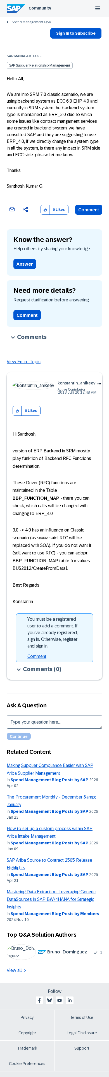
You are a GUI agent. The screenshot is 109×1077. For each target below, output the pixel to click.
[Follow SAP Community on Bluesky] (49, 1000)
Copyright (27, 1033)
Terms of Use (81, 1017)
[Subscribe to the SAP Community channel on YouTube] (59, 1000)
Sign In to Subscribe (76, 33)
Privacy (27, 1017)
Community (40, 8)
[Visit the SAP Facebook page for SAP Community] (39, 1000)
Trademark (27, 1048)
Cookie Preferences (27, 1063)
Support (81, 1048)
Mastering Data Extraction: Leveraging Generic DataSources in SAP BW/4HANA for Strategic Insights (51, 899)
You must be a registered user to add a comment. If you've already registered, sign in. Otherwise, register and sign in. (52, 632)
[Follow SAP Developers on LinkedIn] (69, 1000)
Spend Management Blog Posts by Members (55, 913)
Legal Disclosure (82, 1033)
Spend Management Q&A (31, 22)
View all (14, 970)
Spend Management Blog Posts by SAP (49, 780)
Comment (88, 209)
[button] (45, 210)
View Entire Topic (24, 361)
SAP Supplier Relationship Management (39, 65)
